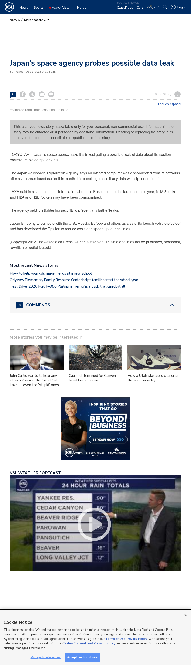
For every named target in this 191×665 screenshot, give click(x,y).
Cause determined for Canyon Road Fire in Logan (92, 378)
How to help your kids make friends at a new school (51, 273)
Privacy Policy (137, 639)
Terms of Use (115, 639)
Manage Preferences (46, 657)
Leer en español (169, 104)
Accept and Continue (82, 657)
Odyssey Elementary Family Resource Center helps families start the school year (74, 279)
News (15, 20)
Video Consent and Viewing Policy (89, 643)
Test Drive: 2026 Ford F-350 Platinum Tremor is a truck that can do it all (67, 286)
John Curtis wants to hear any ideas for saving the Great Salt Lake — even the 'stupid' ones (34, 380)
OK (186, 615)
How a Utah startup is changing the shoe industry (152, 378)
